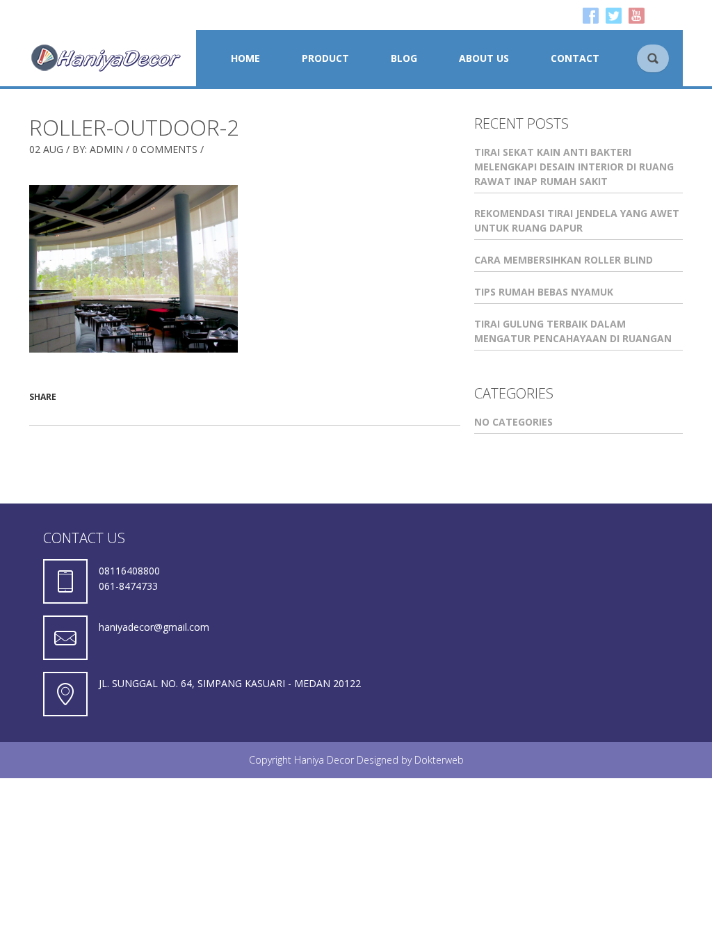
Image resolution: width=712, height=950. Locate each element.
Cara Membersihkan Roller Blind (563, 259)
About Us (484, 58)
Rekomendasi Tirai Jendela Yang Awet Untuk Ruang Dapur (576, 220)
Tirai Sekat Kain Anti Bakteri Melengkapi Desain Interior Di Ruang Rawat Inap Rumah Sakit (574, 166)
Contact (575, 58)
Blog (404, 58)
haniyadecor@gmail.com (154, 627)
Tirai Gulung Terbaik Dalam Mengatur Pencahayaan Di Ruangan (573, 331)
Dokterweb (439, 759)
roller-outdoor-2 (134, 127)
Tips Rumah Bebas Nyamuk (543, 291)
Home (245, 58)
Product (325, 58)
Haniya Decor (324, 759)
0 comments (164, 149)
